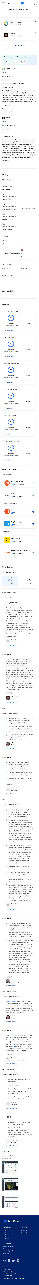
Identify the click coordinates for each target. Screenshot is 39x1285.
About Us (5, 1230)
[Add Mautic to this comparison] (33, 495)
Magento (8, 666)
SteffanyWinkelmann (16, 696)
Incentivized (9, 693)
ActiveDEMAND (16, 22)
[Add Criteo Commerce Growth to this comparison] (33, 552)
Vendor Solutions (8, 1247)
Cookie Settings (7, 1275)
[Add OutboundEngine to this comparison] (33, 483)
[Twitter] (13, 1260)
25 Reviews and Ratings (16, 35)
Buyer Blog (24, 1232)
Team (4, 1232)
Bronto (10, 1035)
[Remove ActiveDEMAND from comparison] (35, 21)
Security (5, 1267)
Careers (5, 1234)
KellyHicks (13, 742)
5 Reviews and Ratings (16, 24)
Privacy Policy (7, 1269)
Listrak (13, 34)
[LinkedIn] (17, 1260)
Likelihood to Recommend (9, 572)
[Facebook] (9, 1260)
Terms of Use (7, 1265)
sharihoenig (14, 1058)
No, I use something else (19, 62)
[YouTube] (4, 1260)
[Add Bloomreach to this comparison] (33, 540)
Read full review (10, 645)
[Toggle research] (9, 4)
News (4, 1236)
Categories (24, 1230)
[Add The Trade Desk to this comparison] (33, 524)
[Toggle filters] (3, 4)
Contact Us (6, 1239)
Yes (7, 62)
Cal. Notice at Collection (10, 1273)
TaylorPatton (14, 980)
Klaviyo (14, 1046)
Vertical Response (11, 1001)
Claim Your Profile (8, 1249)
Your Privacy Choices (9, 1271)
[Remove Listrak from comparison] (35, 33)
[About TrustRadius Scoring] (3, 76)
